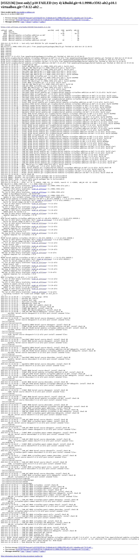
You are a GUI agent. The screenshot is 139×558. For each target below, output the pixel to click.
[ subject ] (35, 22)
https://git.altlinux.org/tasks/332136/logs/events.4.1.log (25, 27)
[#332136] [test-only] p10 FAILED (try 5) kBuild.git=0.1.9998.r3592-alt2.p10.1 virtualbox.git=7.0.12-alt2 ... (53, 20)
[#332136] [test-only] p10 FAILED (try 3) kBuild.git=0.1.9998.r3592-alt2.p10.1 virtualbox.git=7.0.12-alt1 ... (55, 18)
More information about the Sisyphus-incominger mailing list (21, 556)
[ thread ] (29, 22)
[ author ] (42, 22)
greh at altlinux (39, 185)
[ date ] (22, 22)
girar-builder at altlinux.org (25, 12)
